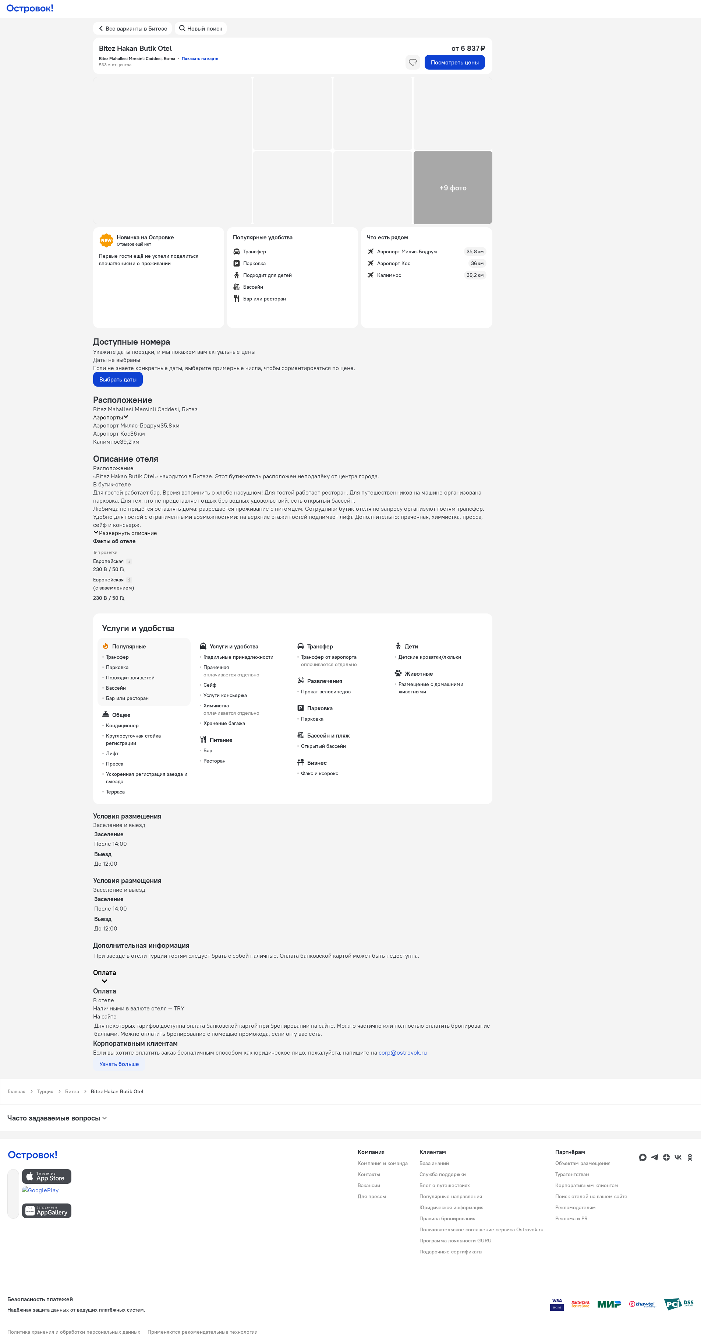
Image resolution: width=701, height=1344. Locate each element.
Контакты (369, 1174)
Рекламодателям (575, 1207)
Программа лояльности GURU (455, 1240)
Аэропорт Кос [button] (111, 433)
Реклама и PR (571, 1218)
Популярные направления (450, 1196)
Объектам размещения (582, 1163)
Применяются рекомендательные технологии (203, 1332)
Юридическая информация (451, 1207)
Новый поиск (204, 28)
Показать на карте (200, 58)
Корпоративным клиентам (586, 1185)
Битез (72, 1091)
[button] (172, 150)
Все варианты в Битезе (136, 28)
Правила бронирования (447, 1218)
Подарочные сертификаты (450, 1251)
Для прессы (372, 1196)
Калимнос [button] (106, 441)
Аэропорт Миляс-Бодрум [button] (126, 425)
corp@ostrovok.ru (403, 1052)
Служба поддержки (442, 1174)
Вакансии (369, 1185)
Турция (45, 1091)
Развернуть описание (128, 532)
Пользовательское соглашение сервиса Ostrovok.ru (481, 1229)
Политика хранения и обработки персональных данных (73, 1332)
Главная (16, 1091)
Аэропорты (108, 417)
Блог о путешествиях (444, 1185)
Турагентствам (572, 1174)
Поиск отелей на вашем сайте (591, 1196)
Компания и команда (383, 1163)
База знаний (434, 1163)
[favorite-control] (413, 62)
